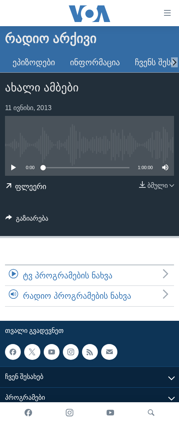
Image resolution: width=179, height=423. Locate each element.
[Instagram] (69, 412)
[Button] (26, 220)
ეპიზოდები (33, 62)
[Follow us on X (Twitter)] (32, 351)
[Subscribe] (109, 351)
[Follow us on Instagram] (71, 351)
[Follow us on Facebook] (13, 351)
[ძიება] (151, 412)
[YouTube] (110, 412)
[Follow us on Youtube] (52, 351)
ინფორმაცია (95, 62)
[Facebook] (28, 412)
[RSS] (90, 351)
